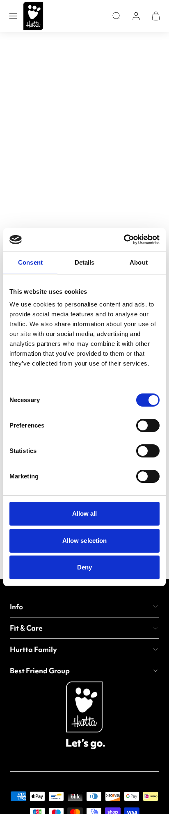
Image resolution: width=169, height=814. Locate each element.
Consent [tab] (30, 262)
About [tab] (139, 262)
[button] (13, 16)
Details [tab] (85, 262)
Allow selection (84, 540)
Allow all (84, 513)
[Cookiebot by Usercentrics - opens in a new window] (124, 239)
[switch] (148, 425)
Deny (84, 567)
